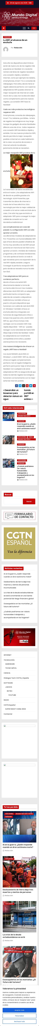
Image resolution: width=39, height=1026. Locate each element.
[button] (29, 28)
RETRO (9, 691)
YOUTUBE (12, 695)
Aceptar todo (19, 1010)
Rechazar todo (19, 1021)
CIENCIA (31, 437)
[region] (19, 1005)
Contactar (8, 714)
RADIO (6, 700)
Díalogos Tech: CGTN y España (24, 416)
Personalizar (19, 1016)
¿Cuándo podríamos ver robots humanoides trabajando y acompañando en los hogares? (17, 614)
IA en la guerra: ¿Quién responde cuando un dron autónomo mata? (26, 426)
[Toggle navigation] (24, 28)
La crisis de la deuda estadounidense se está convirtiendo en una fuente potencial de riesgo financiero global (19, 595)
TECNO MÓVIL (11, 668)
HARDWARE (10, 664)
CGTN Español (22, 413)
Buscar (8, 494)
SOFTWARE (8, 683)
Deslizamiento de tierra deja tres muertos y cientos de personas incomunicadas (17, 585)
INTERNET (7, 655)
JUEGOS (8, 687)
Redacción (18, 48)
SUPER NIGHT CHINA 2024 (15, 709)
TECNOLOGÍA (7, 37)
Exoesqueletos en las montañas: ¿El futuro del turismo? (26, 449)
